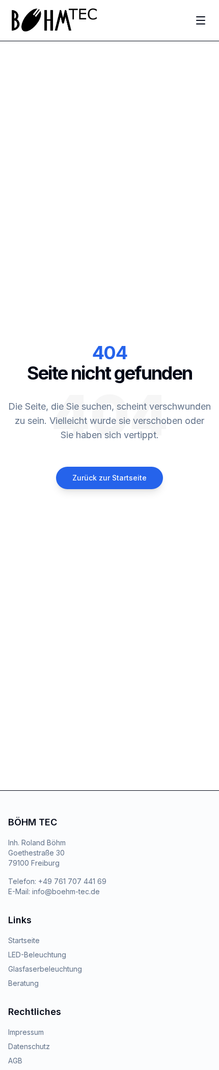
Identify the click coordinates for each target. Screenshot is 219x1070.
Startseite (24, 940)
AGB (15, 1060)
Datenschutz (29, 1046)
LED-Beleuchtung (37, 954)
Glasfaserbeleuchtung (45, 969)
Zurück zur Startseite (109, 477)
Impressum (26, 1032)
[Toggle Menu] (200, 20)
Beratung (23, 983)
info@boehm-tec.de (66, 891)
